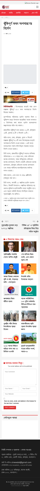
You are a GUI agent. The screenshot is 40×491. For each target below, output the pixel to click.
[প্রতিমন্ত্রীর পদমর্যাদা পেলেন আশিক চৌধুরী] (11, 246)
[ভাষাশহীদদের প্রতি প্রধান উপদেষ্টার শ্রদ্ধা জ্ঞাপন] (28, 316)
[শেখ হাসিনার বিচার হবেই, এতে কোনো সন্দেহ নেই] (28, 246)
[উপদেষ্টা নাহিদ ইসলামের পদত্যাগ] (28, 268)
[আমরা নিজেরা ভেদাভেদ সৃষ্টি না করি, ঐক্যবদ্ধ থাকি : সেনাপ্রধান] (11, 268)
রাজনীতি (18, 13)
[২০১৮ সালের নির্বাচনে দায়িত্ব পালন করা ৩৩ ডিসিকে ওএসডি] (11, 338)
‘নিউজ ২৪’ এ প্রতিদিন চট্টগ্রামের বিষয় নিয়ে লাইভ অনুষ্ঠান (30, 228)
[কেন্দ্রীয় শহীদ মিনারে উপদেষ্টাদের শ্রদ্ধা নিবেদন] (11, 316)
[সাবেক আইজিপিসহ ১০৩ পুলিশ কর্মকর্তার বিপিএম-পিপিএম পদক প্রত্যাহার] (28, 291)
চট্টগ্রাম (3, 13)
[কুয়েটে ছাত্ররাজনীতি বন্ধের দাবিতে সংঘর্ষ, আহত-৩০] (28, 338)
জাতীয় (11, 13)
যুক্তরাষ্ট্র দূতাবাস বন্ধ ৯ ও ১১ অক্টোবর (10, 227)
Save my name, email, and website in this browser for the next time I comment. (20, 402)
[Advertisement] (20, 49)
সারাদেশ (26, 13)
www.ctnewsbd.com (17, 485)
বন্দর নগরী (34, 13)
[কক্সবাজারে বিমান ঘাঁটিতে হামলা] (11, 291)
